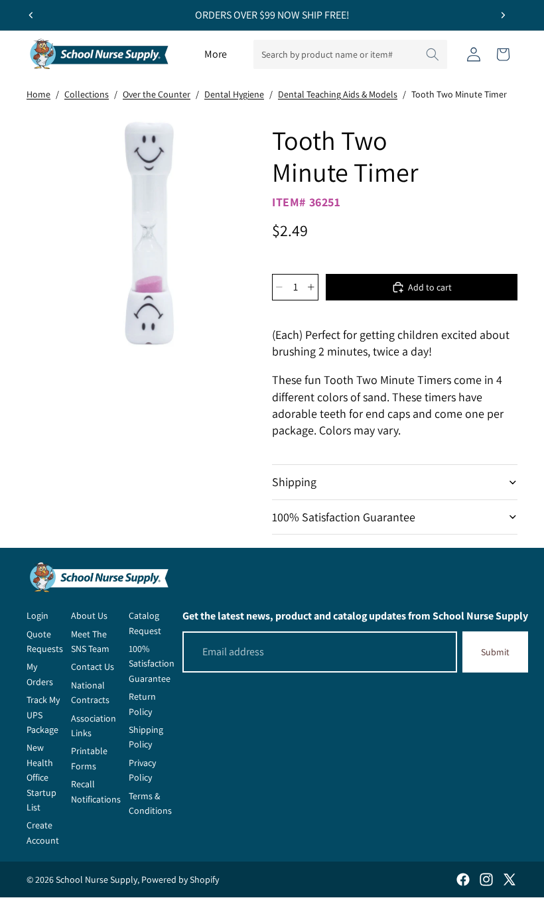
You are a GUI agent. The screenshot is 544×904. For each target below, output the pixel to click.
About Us (89, 615)
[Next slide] (502, 15)
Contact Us (92, 667)
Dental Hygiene (234, 94)
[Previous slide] (31, 15)
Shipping (294, 481)
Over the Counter (156, 94)
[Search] (432, 54)
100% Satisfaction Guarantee (343, 517)
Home (38, 94)
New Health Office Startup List (41, 777)
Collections (86, 94)
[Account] (473, 54)
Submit (495, 652)
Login (37, 615)
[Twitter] (509, 879)
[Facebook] (463, 879)
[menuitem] (216, 54)
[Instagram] (486, 879)
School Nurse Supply (96, 879)
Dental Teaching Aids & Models (337, 94)
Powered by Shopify (180, 879)
